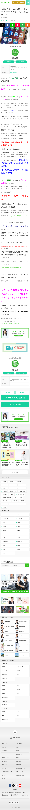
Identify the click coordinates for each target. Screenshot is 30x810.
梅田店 (3, 666)
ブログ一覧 (21, 61)
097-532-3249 (13, 72)
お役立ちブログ (19, 754)
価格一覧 (4, 747)
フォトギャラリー (5, 754)
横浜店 (18, 693)
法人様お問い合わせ (20, 775)
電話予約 (22, 2)
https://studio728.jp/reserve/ (11, 323)
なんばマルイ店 (20, 666)
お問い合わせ (4, 750)
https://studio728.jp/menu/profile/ (19, 216)
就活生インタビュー (6, 757)
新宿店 (18, 685)
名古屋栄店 (4, 704)
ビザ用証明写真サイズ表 (7, 771)
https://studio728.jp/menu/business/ (11, 267)
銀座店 (3, 689)
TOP (15, 732)
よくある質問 (4, 761)
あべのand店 (4, 670)
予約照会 (4, 779)
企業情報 (15, 789)
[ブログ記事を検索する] (27, 565)
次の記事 (22, 392)
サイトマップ (4, 775)
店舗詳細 (8, 61)
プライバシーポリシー (20, 771)
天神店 (3, 711)
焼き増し (18, 750)
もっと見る (15, 472)
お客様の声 (18, 764)
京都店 (18, 674)
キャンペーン (4, 768)
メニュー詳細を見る (19, 335)
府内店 (15, 58)
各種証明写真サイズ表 (20, 768)
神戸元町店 (4, 674)
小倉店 (18, 711)
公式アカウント (15, 782)
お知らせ (18, 757)
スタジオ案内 (19, 743)
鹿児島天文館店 (5, 719)
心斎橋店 (18, 670)
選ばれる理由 (4, 764)
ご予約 (17, 747)
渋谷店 (3, 685)
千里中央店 (4, 678)
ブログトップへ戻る (15, 404)
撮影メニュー (4, 743)
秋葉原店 (18, 689)
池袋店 (3, 693)
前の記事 (8, 392)
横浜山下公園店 (5, 697)
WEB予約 (15, 2)
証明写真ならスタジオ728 (17, 807)
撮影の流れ (18, 761)
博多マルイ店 (4, 715)
